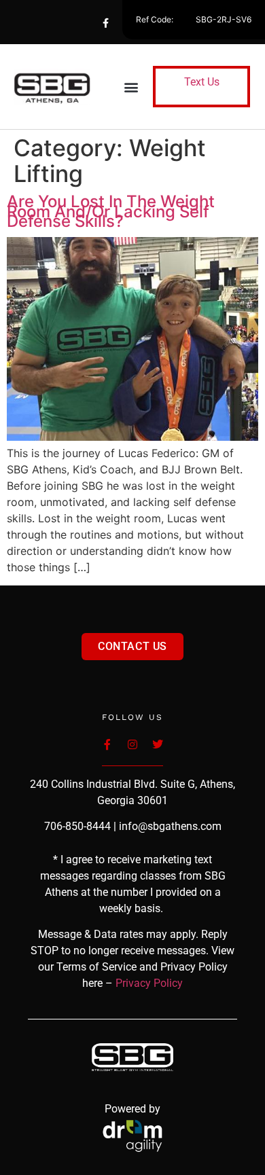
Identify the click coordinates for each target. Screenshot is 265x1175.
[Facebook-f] (105, 23)
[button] (131, 86)
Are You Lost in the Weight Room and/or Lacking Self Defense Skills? (111, 211)
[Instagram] (159, 23)
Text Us (201, 81)
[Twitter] (132, 23)
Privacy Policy (149, 983)
